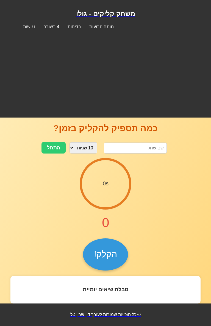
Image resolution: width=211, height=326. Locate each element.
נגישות (29, 26)
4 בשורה (51, 26)
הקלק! (105, 254)
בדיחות (74, 26)
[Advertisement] (105, 72)
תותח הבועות (101, 26)
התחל (53, 148)
